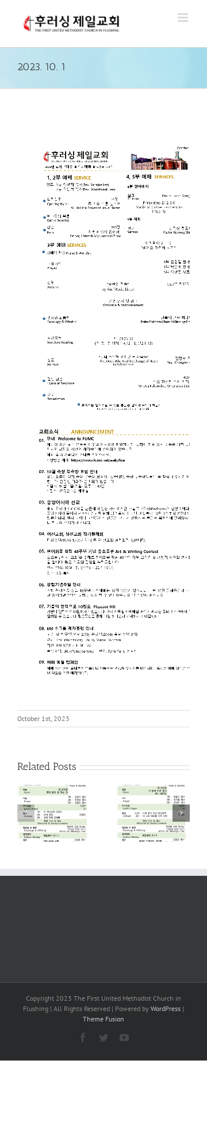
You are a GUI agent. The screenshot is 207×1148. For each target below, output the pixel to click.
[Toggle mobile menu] (184, 18)
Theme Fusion (103, 1018)
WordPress (166, 1008)
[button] (25, 813)
